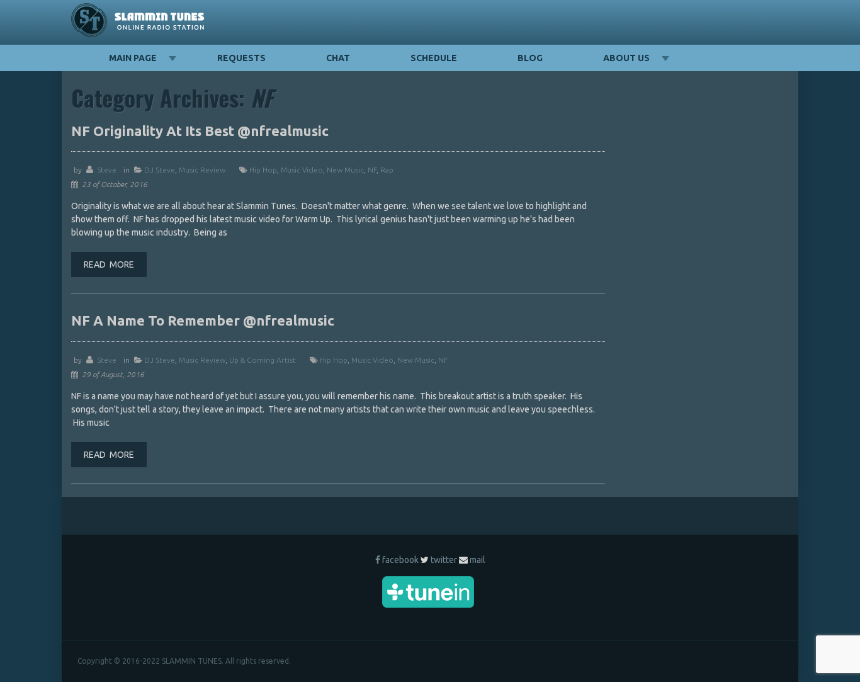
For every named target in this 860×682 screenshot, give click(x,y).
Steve (106, 170)
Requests (241, 58)
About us (626, 58)
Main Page (133, 58)
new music (345, 170)
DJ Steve (159, 170)
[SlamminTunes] (138, 22)
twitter (444, 560)
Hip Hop (263, 170)
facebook (400, 560)
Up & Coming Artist (262, 360)
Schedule (433, 58)
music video (302, 170)
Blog (530, 58)
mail (477, 560)
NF (372, 170)
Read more (109, 264)
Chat (338, 58)
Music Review (202, 170)
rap (386, 170)
